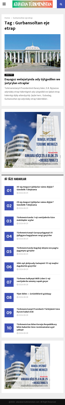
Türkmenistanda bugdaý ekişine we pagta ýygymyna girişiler (37, 249)
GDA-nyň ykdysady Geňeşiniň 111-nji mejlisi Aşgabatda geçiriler (37, 264)
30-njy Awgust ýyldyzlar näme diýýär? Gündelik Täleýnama (35, 188)
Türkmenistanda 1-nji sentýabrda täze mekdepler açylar (36, 219)
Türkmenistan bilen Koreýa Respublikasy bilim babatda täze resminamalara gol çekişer (37, 327)
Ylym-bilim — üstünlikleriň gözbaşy (34, 294)
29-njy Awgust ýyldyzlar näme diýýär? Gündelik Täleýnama (35, 203)
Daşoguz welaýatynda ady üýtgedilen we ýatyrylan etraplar (32, 81)
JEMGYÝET (9, 75)
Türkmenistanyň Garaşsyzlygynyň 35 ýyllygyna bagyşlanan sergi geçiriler (35, 234)
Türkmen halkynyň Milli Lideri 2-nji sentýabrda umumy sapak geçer (33, 280)
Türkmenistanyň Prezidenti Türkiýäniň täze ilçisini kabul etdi (38, 310)
